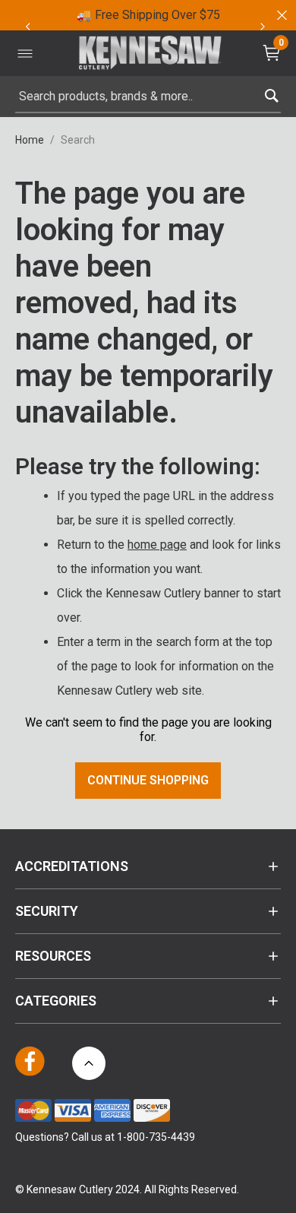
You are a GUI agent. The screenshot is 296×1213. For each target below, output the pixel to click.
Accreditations (71, 866)
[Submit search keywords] (271, 92)
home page (157, 544)
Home (29, 140)
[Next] (262, 26)
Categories (55, 1001)
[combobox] (148, 96)
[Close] (280, 15)
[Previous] (27, 26)
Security (46, 911)
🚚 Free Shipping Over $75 (148, 15)
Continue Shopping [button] (148, 780)
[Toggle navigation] (25, 53)
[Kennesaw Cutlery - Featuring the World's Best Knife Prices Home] (150, 53)
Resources (53, 956)
